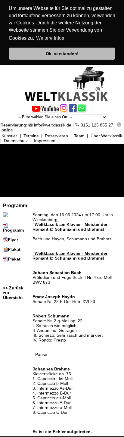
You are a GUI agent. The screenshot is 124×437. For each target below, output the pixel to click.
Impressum (44, 140)
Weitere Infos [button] (50, 38)
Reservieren (56, 135)
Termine (31, 135)
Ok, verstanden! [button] (62, 53)
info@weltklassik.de (52, 125)
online (7, 129)
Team (79, 135)
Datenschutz (16, 140)
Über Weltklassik (106, 135)
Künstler (9, 135)
